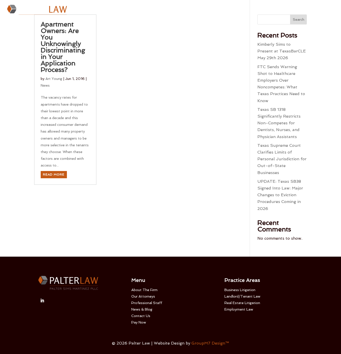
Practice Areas (199, 12)
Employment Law (238, 309)
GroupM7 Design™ (210, 343)
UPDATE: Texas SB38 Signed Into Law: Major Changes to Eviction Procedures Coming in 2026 (280, 195)
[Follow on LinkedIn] (42, 301)
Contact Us (254, 12)
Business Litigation (239, 290)
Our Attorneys (133, 12)
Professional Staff (165, 12)
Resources (229, 12)
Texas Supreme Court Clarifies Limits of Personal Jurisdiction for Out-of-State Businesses (282, 159)
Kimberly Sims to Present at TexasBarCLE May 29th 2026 (281, 51)
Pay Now (278, 12)
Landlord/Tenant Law (242, 296)
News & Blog (141, 309)
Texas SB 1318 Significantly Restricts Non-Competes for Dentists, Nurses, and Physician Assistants (279, 123)
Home (80, 12)
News (45, 85)
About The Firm (103, 12)
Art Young (53, 79)
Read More (53, 174)
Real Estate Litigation (242, 303)
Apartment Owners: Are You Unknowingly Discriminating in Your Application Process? (63, 46)
